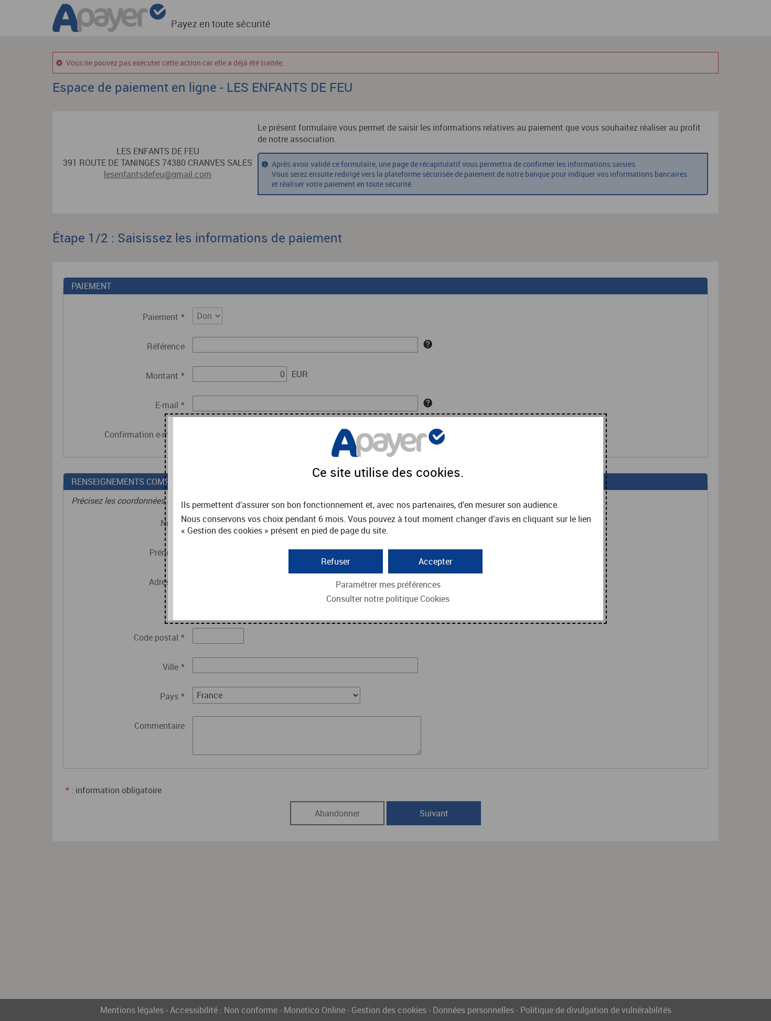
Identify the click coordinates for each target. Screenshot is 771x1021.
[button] (435, 561)
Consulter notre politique (387, 598)
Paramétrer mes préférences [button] (388, 584)
